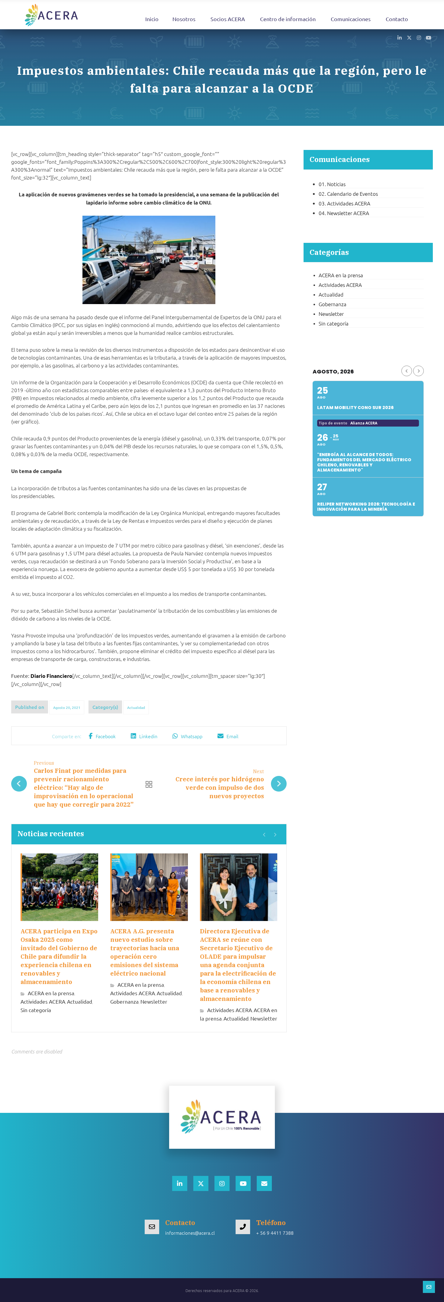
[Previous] (264, 834)
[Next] (275, 834)
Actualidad (136, 707)
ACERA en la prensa (51, 993)
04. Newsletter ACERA (344, 213)
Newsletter (153, 1001)
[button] (399, 37)
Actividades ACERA (43, 1001)
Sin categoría (36, 1010)
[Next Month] (418, 371)
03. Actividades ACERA (344, 203)
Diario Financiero (51, 676)
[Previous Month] (406, 371)
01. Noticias (332, 184)
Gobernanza (124, 1001)
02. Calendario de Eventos (348, 193)
